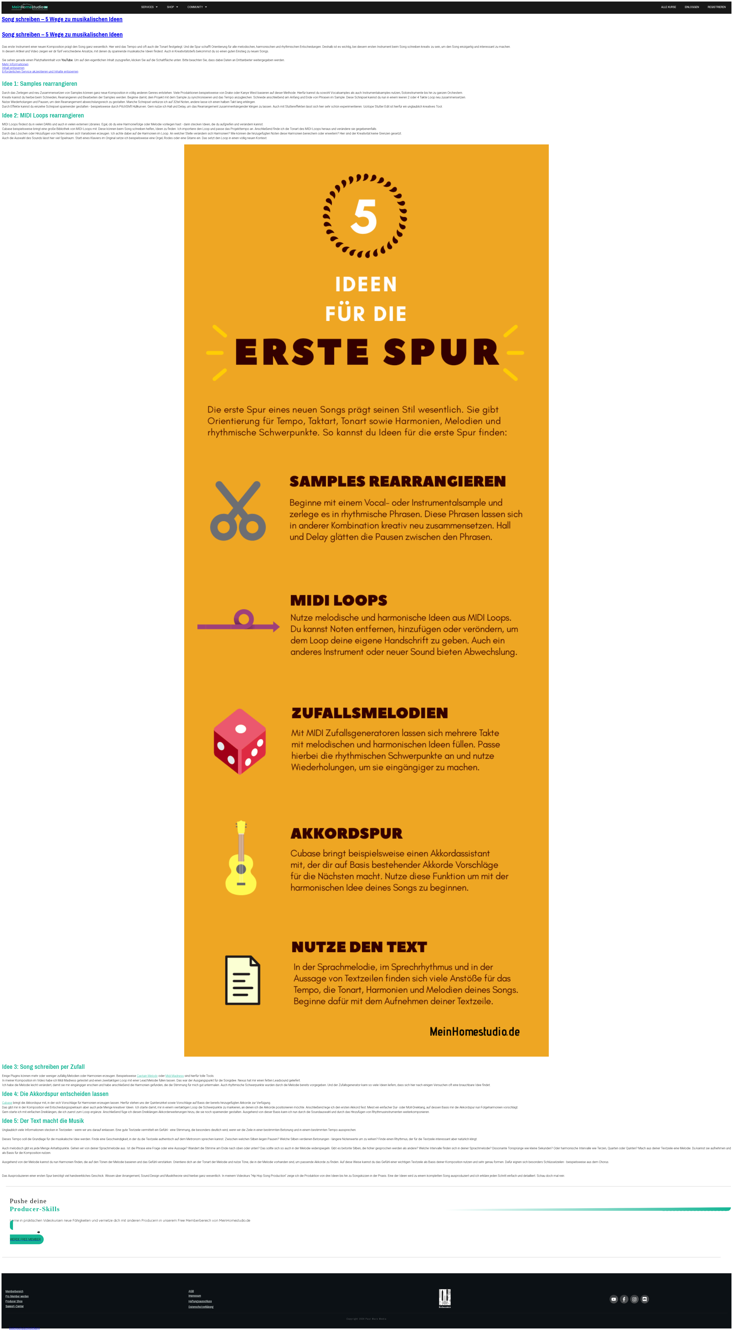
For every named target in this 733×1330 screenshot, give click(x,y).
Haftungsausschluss (200, 1301)
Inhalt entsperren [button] (13, 68)
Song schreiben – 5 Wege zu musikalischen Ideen (62, 19)
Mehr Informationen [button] (15, 64)
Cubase (7, 1103)
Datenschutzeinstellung (24, 1328)
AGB (191, 1291)
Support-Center (15, 1306)
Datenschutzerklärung (201, 1307)
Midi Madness (174, 1076)
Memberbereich (14, 1291)
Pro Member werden (17, 1296)
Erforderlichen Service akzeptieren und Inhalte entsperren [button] (40, 71)
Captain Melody (147, 1076)
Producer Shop (14, 1301)
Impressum (195, 1296)
